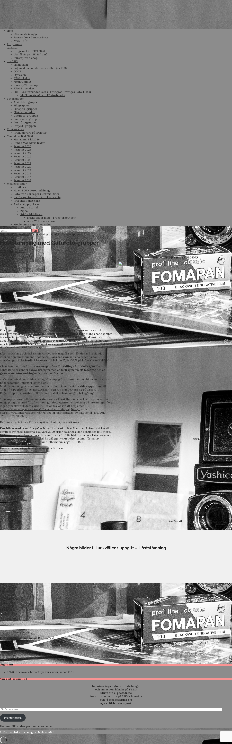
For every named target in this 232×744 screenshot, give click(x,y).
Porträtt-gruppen (25, 122)
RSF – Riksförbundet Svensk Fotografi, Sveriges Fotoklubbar (52, 92)
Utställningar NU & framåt (31, 54)
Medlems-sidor (17, 183)
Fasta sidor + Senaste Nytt (31, 37)
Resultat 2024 (22, 153)
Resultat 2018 (22, 173)
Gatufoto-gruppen (26, 115)
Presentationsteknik (27, 200)
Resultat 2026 (22, 146)
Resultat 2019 (22, 170)
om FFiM (12, 61)
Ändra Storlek (29, 207)
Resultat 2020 (22, 166)
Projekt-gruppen (25, 126)
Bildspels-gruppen (26, 109)
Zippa (24, 211)
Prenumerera (13, 717)
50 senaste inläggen (26, 34)
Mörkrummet (22, 81)
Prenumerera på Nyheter (30, 132)
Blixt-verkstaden (24, 112)
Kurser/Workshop (26, 58)
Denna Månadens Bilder (29, 143)
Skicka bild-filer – (31, 214)
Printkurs (20, 187)
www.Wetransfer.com (41, 221)
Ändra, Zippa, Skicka (27, 204)
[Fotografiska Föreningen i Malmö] (116, 24)
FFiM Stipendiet (24, 88)
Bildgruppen (22, 105)
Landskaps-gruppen (27, 119)
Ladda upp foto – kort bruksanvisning (38, 197)
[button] (24, 570)
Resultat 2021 (22, 163)
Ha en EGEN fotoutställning (32, 190)
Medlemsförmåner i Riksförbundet (42, 95)
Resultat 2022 (22, 160)
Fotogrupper (15, 98)
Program (14, 46)
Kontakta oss (15, 129)
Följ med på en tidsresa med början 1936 (40, 68)
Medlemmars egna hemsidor (32, 224)
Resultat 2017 (22, 177)
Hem (10, 30)
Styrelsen (20, 75)
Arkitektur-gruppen (26, 102)
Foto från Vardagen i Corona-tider (36, 194)
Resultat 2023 (22, 156)
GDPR (17, 71)
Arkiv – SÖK (21, 41)
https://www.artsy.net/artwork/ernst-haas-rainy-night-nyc (40, 409)
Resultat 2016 (22, 180)
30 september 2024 (12, 251)
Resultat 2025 (22, 149)
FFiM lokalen (22, 78)
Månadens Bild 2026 (20, 136)
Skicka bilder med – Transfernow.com (51, 217)
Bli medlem (21, 64)
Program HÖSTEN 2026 (29, 51)
